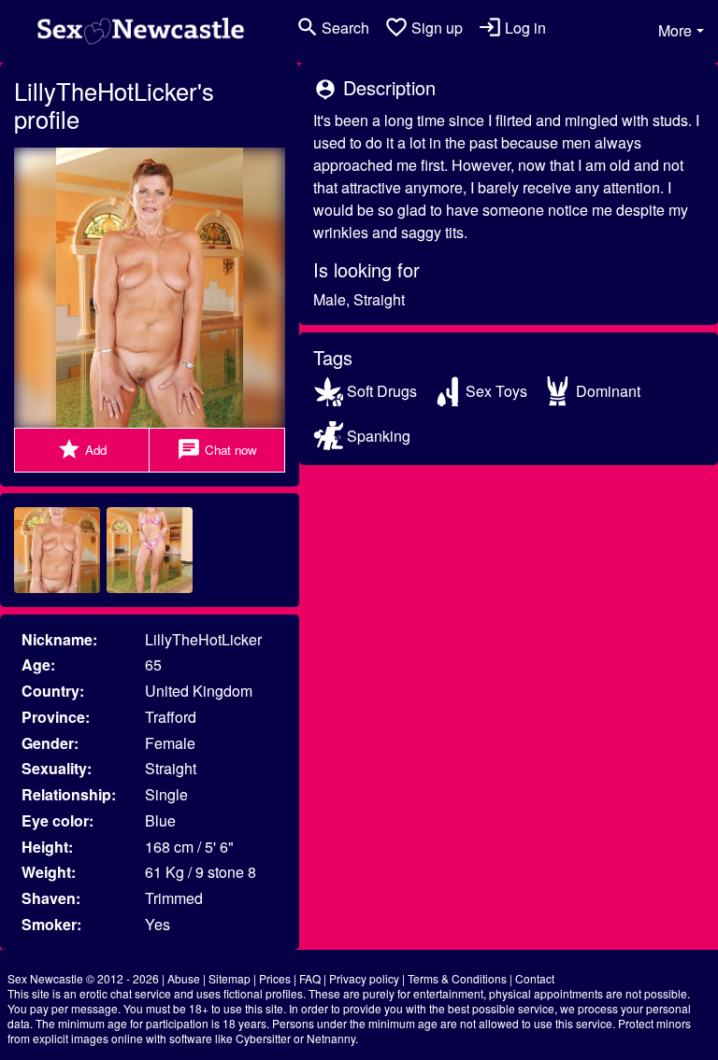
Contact (534, 978)
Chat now (217, 449)
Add (82, 449)
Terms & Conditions (457, 978)
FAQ (310, 978)
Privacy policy (364, 978)
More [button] (675, 30)
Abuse (183, 978)
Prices (275, 978)
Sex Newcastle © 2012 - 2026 (83, 978)
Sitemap (229, 978)
